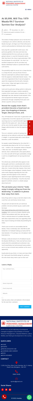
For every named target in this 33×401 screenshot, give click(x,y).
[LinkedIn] (10, 389)
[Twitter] (6, 389)
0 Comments (8, 34)
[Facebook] (2, 389)
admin (6, 30)
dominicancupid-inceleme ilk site (14, 32)
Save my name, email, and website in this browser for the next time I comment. (16, 301)
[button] (30, 122)
